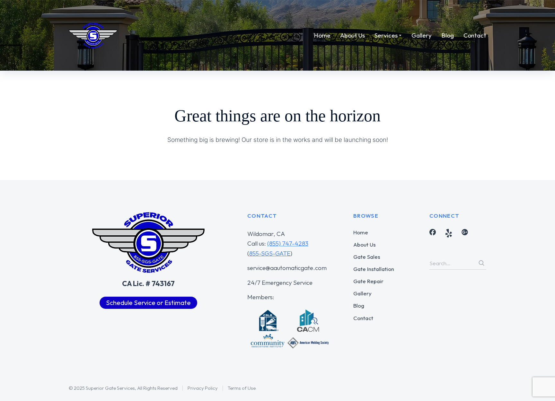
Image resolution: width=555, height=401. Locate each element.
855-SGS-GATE (269, 253)
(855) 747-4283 (287, 243)
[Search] (481, 263)
